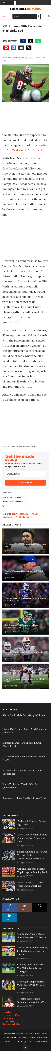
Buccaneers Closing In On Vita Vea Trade (24, 797)
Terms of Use (11, 1024)
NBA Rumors (20, 513)
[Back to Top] (25, 1047)
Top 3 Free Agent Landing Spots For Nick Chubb (24, 680)
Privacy (7, 1018)
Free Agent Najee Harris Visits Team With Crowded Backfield (31, 985)
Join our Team (12, 1015)
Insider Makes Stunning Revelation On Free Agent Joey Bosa (25, 653)
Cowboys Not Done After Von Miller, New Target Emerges (30, 968)
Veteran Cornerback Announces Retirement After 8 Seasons (25, 599)
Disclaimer (10, 1021)
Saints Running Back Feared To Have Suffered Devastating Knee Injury (32, 855)
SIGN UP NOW (25, 482)
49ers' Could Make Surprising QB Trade (23, 715)
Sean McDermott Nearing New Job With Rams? (24, 572)
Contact (8, 1012)
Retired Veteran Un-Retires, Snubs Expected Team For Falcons (32, 951)
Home (4, 16)
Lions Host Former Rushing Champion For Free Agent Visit (32, 838)
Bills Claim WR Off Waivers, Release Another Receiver (21, 626)
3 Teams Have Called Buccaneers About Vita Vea (25, 545)
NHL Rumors (24, 517)
